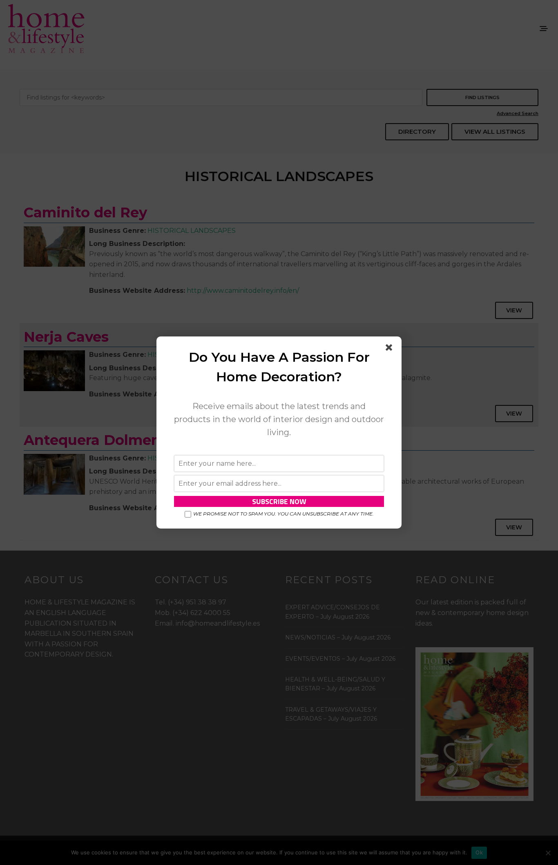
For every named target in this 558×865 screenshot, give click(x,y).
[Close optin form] (390, 349)
